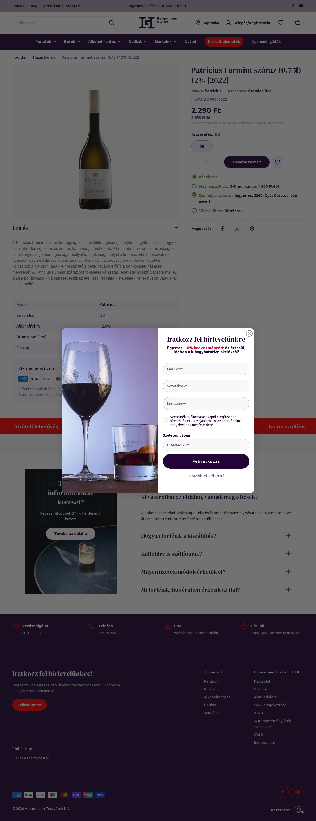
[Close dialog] (249, 333)
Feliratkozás (206, 461)
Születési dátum (176, 435)
